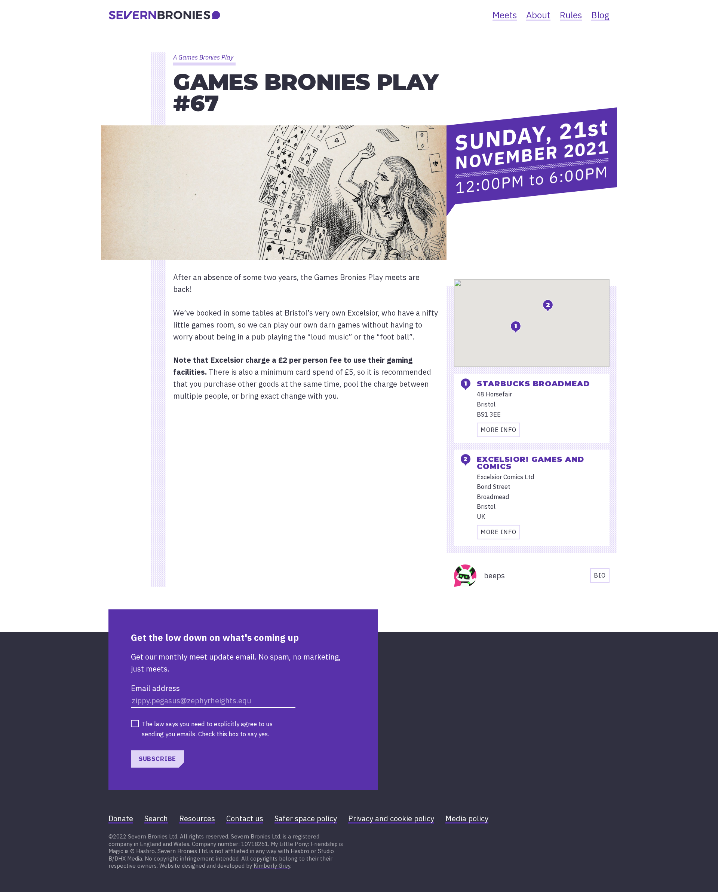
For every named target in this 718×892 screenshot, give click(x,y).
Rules (571, 15)
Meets (505, 15)
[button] (515, 327)
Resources (197, 818)
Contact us (244, 818)
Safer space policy (305, 818)
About (538, 15)
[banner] (164, 14)
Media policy (466, 818)
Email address (155, 688)
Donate (120, 818)
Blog (600, 15)
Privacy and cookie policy (391, 818)
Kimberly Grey (272, 865)
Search (156, 818)
